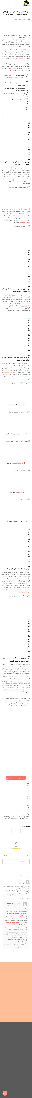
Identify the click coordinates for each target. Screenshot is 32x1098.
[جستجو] (8, 3)
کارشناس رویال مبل (17, 903)
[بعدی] (27, 732)
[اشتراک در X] (23, 831)
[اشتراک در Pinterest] (13, 831)
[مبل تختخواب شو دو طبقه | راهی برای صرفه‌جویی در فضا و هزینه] (16, 25)
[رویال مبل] (19, 3)
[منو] (5, 3)
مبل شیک (18, 58)
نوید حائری (15, 905)
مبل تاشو (19, 492)
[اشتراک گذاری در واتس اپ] (18, 831)
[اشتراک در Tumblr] (4, 831)
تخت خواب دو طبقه (12, 178)
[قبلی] (4, 732)
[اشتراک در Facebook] (27, 831)
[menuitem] (8, 3)
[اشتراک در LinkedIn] (9, 831)
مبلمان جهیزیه (26, 222)
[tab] (16, 1029)
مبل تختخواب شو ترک (17, 463)
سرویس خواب (7, 37)
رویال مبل (18, 700)
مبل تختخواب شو (7, 585)
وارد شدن (5, 855)
